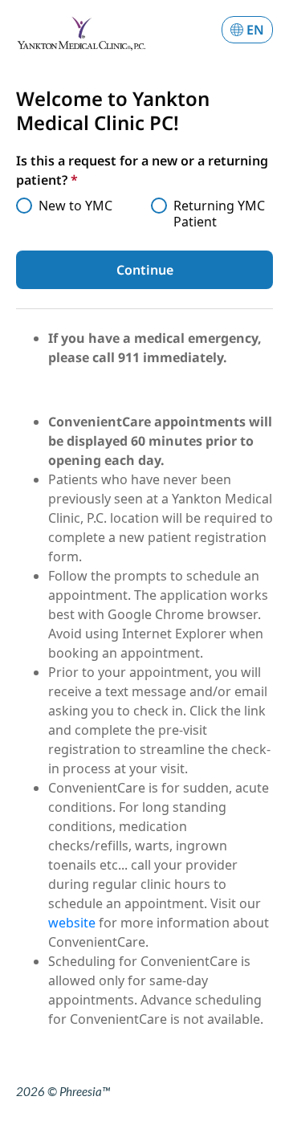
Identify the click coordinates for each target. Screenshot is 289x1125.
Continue (144, 270)
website (73, 922)
